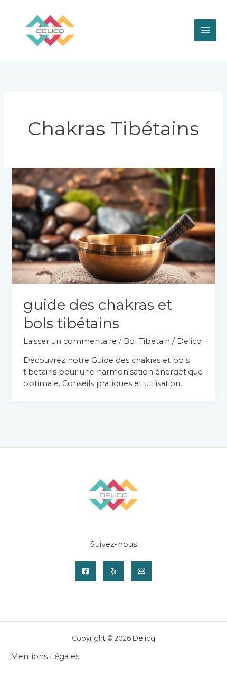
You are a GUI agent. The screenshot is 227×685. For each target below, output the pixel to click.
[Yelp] (113, 571)
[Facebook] (85, 571)
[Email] (141, 571)
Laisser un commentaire (70, 341)
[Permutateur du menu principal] (205, 30)
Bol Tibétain (147, 341)
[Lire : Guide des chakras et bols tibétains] (113, 225)
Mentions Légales (45, 656)
